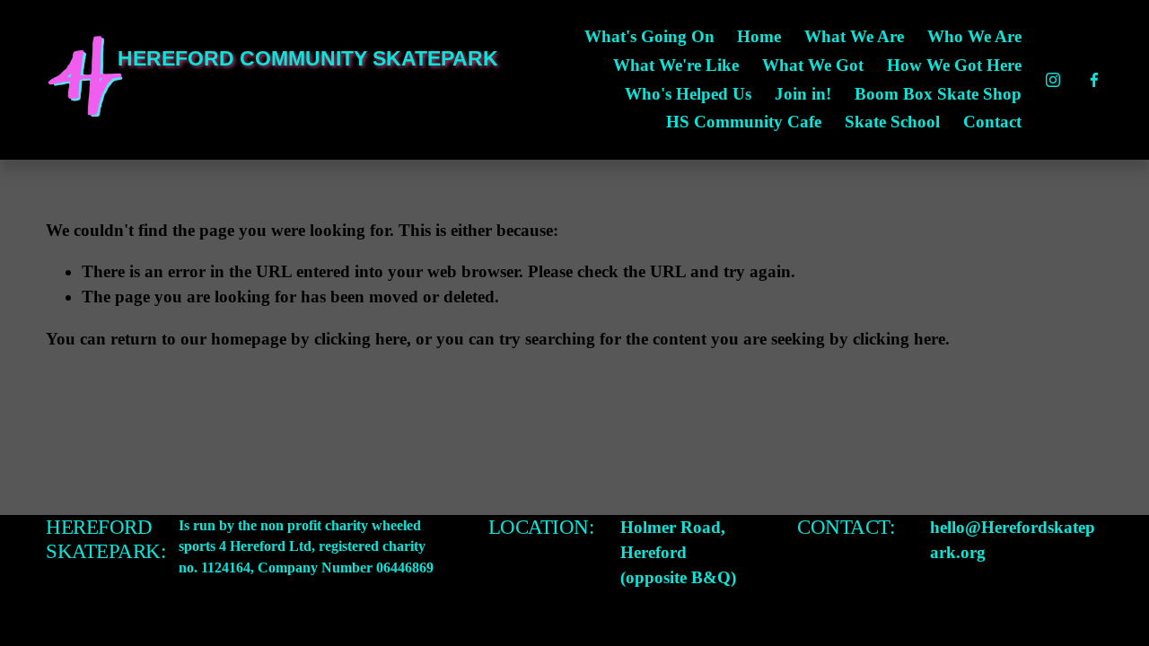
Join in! (803, 93)
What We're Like (676, 65)
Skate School (892, 121)
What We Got (813, 65)
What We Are (854, 36)
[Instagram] (1053, 80)
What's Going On (649, 36)
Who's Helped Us (688, 93)
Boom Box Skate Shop (938, 93)
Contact (992, 121)
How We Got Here (954, 65)
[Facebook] (1094, 80)
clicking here (360, 338)
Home (759, 36)
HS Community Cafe (743, 121)
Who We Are (974, 36)
